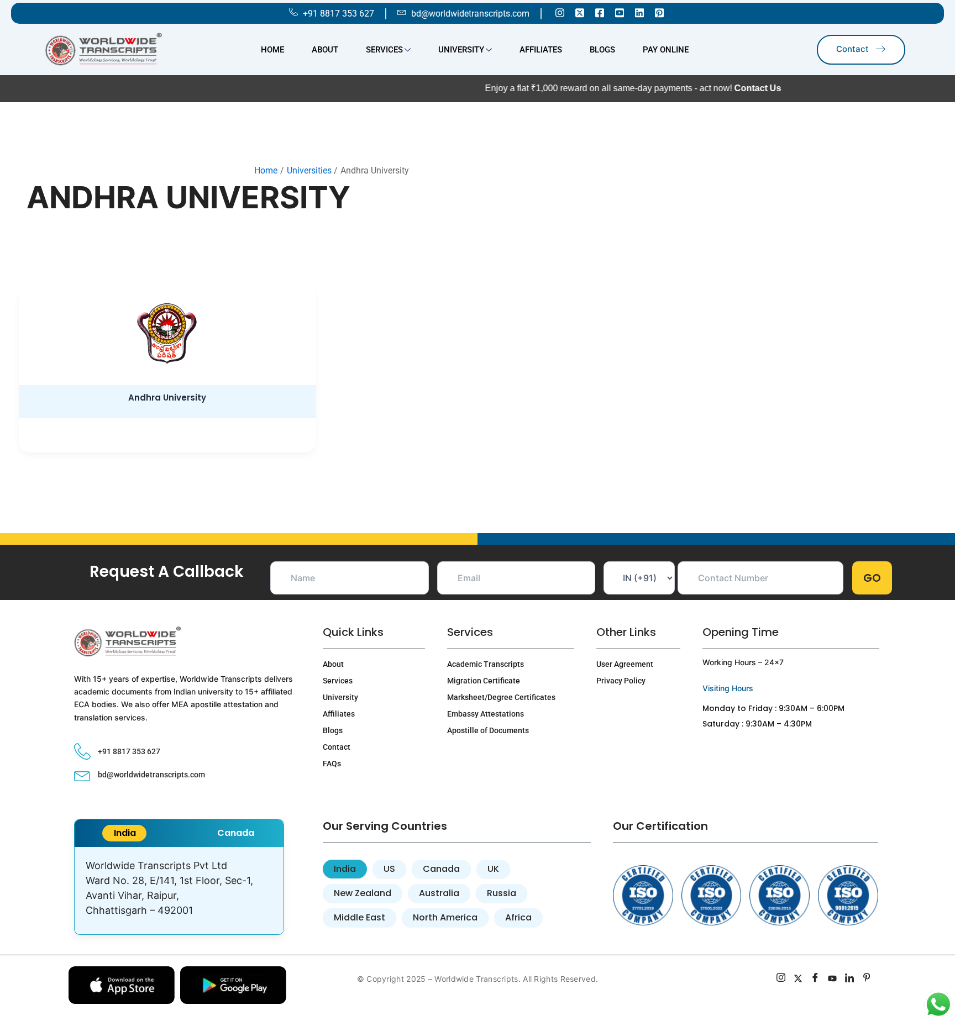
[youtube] (832, 979)
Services (384, 50)
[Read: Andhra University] (167, 334)
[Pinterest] (659, 12)
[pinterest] (867, 979)
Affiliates (541, 50)
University (461, 50)
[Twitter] (579, 12)
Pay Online (666, 50)
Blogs (602, 50)
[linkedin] (850, 979)
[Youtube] (619, 12)
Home (272, 50)
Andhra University (167, 397)
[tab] (124, 833)
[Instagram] (559, 12)
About (325, 50)
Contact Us (712, 88)
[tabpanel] (179, 890)
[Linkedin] (639, 12)
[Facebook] (599, 12)
